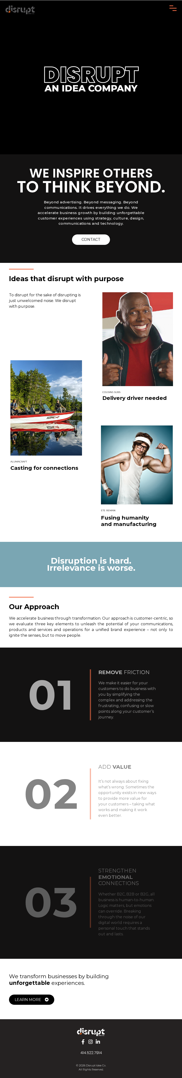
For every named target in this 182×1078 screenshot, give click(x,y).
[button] (83, 1041)
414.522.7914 (91, 1052)
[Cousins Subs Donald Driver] (137, 339)
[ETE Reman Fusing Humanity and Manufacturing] (137, 464)
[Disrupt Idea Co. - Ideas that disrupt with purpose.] (91, 1032)
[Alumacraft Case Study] (46, 408)
